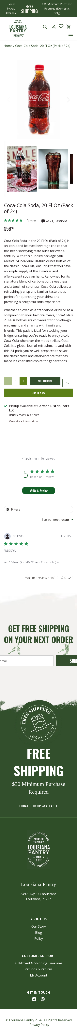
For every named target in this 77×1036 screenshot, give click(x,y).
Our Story (38, 926)
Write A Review (39, 490)
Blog (38, 932)
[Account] (53, 26)
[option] (38, 99)
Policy (38, 938)
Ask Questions (56, 221)
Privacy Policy (39, 1024)
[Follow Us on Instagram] (43, 999)
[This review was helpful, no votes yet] (62, 578)
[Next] (68, 99)
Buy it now (38, 393)
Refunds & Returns (39, 969)
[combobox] (57, 519)
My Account (38, 975)
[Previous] (9, 99)
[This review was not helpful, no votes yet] (69, 578)
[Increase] (23, 381)
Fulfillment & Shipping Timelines (38, 963)
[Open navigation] (71, 34)
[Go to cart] (68, 26)
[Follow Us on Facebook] (34, 999)
